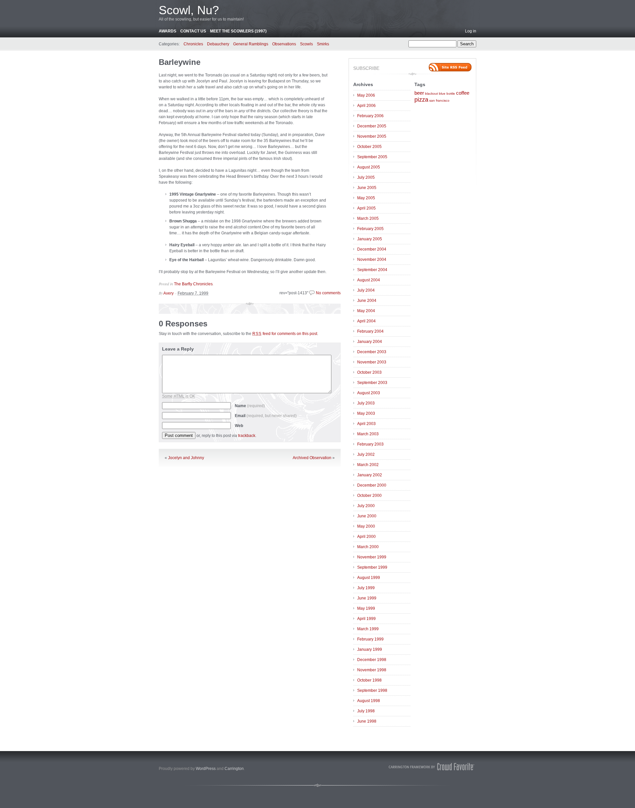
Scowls (306, 44)
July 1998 (366, 711)
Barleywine (179, 62)
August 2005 (368, 167)
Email (266, 415)
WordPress (206, 768)
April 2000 (366, 536)
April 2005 (366, 208)
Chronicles (193, 44)
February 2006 (370, 116)
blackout (431, 93)
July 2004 (366, 290)
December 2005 (371, 126)
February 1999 (370, 639)
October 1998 (369, 680)
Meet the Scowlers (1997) (238, 31)
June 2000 (366, 516)
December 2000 (371, 485)
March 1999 (368, 629)
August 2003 (368, 393)
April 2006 (366, 105)
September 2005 (372, 157)
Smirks (323, 44)
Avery (168, 293)
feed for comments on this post (284, 333)
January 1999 (369, 649)
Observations (284, 44)
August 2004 (368, 280)
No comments (328, 293)
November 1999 (371, 557)
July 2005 (366, 177)
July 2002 (366, 454)
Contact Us (193, 31)
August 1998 (368, 700)
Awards (167, 31)
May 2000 (366, 526)
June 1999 (366, 598)
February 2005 (370, 228)
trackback (246, 435)
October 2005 (369, 146)
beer (419, 93)
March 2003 (368, 434)
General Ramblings (250, 44)
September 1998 (372, 690)
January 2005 (369, 239)
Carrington (234, 768)
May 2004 (366, 311)
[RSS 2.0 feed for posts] (450, 67)
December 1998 (371, 659)
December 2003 (371, 352)
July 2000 (366, 505)
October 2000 (369, 495)
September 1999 (372, 567)
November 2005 (371, 136)
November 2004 (371, 259)
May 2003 (366, 413)
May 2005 (366, 198)
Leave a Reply (178, 349)
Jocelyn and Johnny (186, 457)
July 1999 (366, 588)
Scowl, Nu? (189, 10)
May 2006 (366, 95)
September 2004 (372, 269)
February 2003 (370, 444)
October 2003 (369, 372)
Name (250, 406)
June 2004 (366, 300)
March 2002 (368, 464)
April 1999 (366, 618)
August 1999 (368, 577)
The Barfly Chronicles (193, 284)
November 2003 (371, 362)
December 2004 (371, 249)
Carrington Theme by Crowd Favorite (431, 767)
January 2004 (369, 341)
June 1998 (366, 721)
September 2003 (372, 382)
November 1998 (371, 670)
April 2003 (366, 423)
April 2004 (366, 321)
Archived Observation (312, 457)
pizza (421, 99)
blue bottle (447, 93)
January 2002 (369, 475)
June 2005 (366, 187)
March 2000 (368, 547)
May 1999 (366, 608)
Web (239, 425)
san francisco (439, 100)
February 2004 (370, 331)
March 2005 (368, 218)
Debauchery (218, 44)
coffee (462, 93)
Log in (470, 31)
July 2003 (366, 403)
